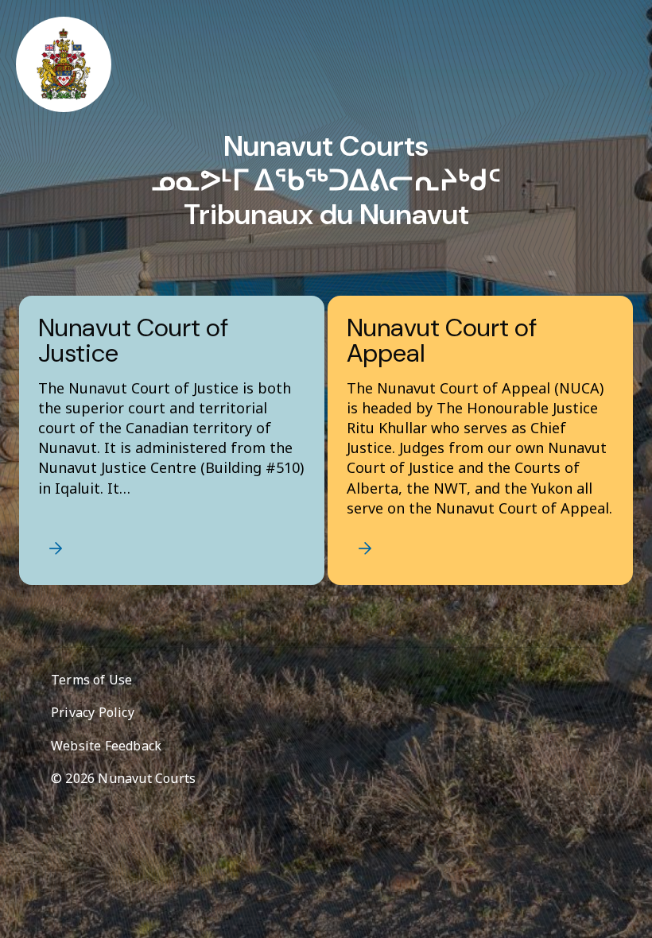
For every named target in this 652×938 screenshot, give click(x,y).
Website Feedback (106, 745)
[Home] (63, 64)
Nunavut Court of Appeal (442, 342)
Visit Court (55, 548)
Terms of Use (91, 679)
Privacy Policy (92, 712)
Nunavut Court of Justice (133, 342)
